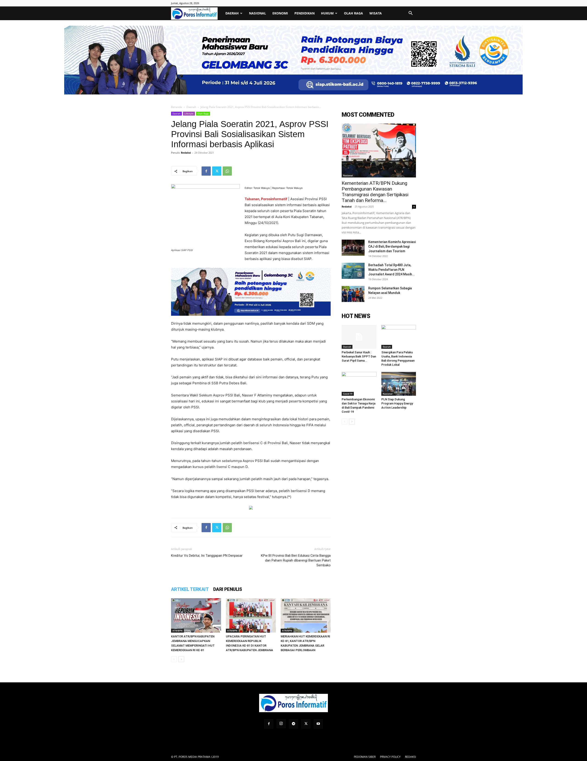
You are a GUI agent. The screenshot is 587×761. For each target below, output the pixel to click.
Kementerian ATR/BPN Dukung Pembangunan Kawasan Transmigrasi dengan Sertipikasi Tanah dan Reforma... (375, 191)
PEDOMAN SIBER (365, 757)
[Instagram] (281, 723)
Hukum (327, 13)
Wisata (375, 13)
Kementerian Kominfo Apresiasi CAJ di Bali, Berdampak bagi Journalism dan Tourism (392, 246)
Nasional (257, 13)
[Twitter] (216, 171)
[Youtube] (318, 723)
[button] (410, 13)
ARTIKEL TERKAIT (190, 589)
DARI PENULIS (227, 589)
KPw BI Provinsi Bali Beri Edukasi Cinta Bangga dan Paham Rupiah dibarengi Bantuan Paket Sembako (296, 560)
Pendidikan (304, 13)
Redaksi (186, 152)
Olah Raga (353, 13)
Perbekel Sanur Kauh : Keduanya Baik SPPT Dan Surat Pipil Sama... (359, 356)
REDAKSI (410, 757)
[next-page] (181, 659)
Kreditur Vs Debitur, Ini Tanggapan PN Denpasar (207, 555)
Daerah (232, 13)
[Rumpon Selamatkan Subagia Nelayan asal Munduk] (353, 294)
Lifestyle (189, 113)
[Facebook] (206, 171)
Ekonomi (280, 13)
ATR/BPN (177, 630)
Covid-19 (347, 393)
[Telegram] (293, 723)
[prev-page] (174, 659)
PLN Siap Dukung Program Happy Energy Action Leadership (397, 403)
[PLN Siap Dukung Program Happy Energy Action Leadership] (398, 384)
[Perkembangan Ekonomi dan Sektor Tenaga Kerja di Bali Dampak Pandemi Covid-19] (359, 384)
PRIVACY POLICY (390, 757)
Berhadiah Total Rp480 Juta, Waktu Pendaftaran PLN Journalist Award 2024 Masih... (391, 269)
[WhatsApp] (227, 171)
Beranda (176, 107)
